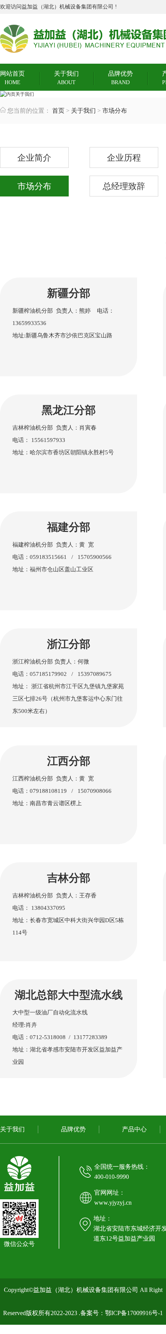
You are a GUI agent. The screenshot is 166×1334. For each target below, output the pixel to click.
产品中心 (134, 1129)
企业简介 (34, 158)
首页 (58, 110)
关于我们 (66, 77)
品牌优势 (120, 77)
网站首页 (12, 77)
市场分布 (114, 110)
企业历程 (124, 158)
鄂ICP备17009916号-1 (134, 1313)
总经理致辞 (124, 186)
